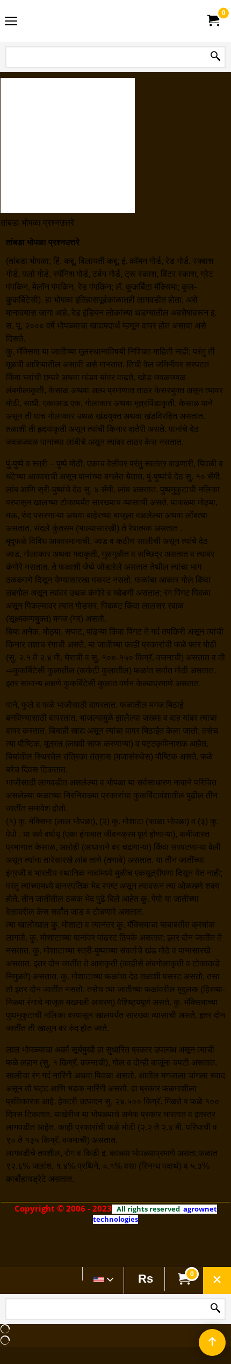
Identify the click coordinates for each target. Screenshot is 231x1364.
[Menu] (11, 22)
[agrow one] (113, 21)
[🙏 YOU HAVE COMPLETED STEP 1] (213, 20)
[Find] (215, 57)
